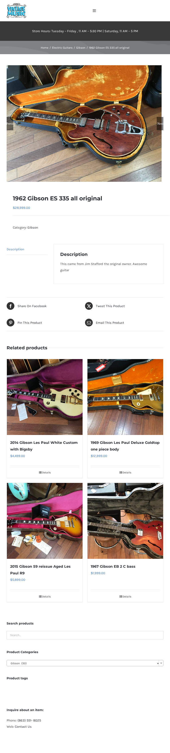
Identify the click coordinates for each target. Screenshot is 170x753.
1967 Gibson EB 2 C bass (113, 566)
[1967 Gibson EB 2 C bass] (125, 521)
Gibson (32, 227)
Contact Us (23, 727)
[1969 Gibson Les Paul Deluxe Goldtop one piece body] (125, 397)
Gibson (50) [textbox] (84, 663)
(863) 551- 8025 (29, 720)
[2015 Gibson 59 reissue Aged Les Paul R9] (45, 521)
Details (46, 472)
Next (160, 123)
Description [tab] (15, 249)
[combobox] (85, 663)
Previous (10, 123)
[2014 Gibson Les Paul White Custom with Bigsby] (45, 397)
